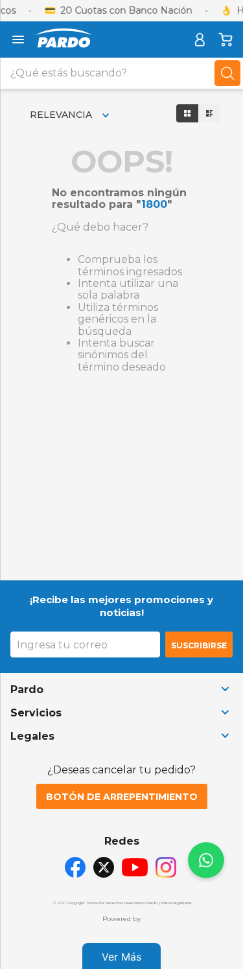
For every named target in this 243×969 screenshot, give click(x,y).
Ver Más (121, 956)
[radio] (187, 113)
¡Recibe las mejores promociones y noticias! (121, 605)
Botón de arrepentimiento (122, 797)
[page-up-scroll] (206, 860)
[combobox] (121, 73)
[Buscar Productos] (227, 73)
